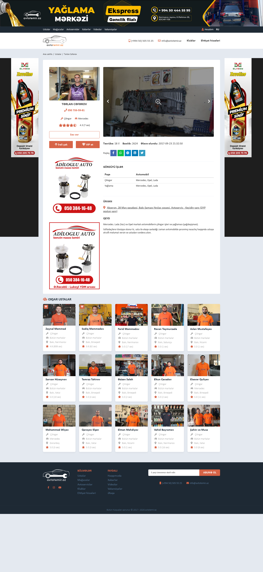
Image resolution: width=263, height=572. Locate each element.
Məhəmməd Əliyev (57, 430)
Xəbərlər (86, 29)
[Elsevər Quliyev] (203, 365)
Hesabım (209, 29)
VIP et (89, 144)
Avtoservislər (73, 29)
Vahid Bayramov (164, 430)
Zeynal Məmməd (56, 329)
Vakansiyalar (110, 29)
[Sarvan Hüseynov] (59, 365)
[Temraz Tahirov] (95, 365)
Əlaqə (111, 493)
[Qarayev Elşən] (95, 415)
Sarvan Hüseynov (56, 379)
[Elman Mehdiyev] (131, 415)
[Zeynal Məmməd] (59, 315)
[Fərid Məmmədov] (131, 315)
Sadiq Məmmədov (93, 329)
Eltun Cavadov (163, 379)
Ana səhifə (47, 54)
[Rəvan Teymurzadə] (167, 315)
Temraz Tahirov (91, 379)
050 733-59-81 (76, 110)
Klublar (191, 40)
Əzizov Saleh (125, 379)
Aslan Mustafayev (201, 329)
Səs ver (74, 134)
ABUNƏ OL (209, 472)
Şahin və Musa (199, 430)
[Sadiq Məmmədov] (95, 315)
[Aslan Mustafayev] (203, 315)
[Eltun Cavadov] (167, 365)
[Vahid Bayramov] (167, 415)
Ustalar (46, 29)
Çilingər (54, 333)
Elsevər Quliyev (199, 379)
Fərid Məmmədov (128, 329)
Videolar (97, 29)
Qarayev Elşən (90, 430)
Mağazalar (58, 29)
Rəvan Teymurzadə (165, 329)
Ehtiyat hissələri (210, 40)
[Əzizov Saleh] (131, 365)
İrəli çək (62, 144)
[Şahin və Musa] (203, 415)
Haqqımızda (114, 475)
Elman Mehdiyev (128, 430)
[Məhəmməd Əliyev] (59, 415)
